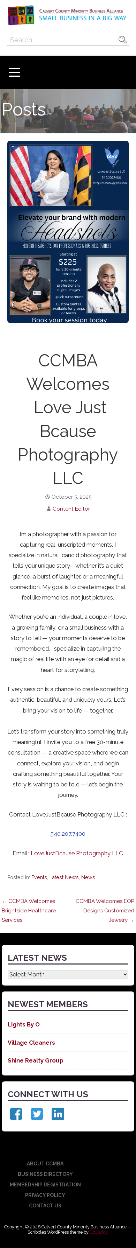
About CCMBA (45, 1163)
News (88, 877)
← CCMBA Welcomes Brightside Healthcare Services (29, 910)
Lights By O (24, 1024)
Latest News (64, 877)
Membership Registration (45, 1184)
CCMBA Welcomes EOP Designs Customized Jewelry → (105, 910)
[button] (14, 73)
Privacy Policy (45, 1195)
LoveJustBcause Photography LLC (77, 853)
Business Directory (45, 1174)
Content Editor (71, 509)
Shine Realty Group (35, 1060)
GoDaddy (99, 1232)
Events (39, 877)
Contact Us (45, 1205)
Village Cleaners (31, 1042)
